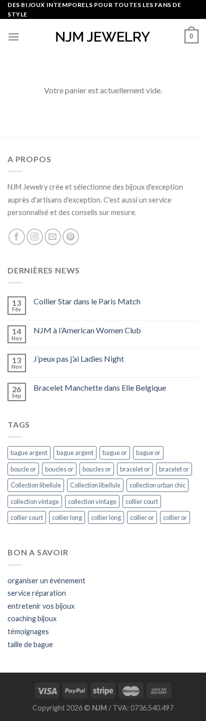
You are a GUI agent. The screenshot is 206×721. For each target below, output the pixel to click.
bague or (114, 453)
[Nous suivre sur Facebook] (16, 237)
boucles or (59, 469)
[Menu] (14, 36)
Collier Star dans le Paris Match (87, 301)
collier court (142, 501)
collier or (142, 517)
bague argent (29, 453)
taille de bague (30, 644)
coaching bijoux (32, 618)
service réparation (37, 593)
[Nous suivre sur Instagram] (34, 237)
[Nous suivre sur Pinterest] (70, 237)
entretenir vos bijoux (41, 606)
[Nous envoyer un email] (52, 237)
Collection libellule (35, 485)
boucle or (23, 469)
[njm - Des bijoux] (103, 36)
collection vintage (34, 501)
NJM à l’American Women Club (87, 330)
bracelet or (135, 469)
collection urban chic (158, 485)
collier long (67, 517)
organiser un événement (47, 580)
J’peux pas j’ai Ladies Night (79, 358)
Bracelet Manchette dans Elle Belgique (100, 387)
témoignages (28, 631)
